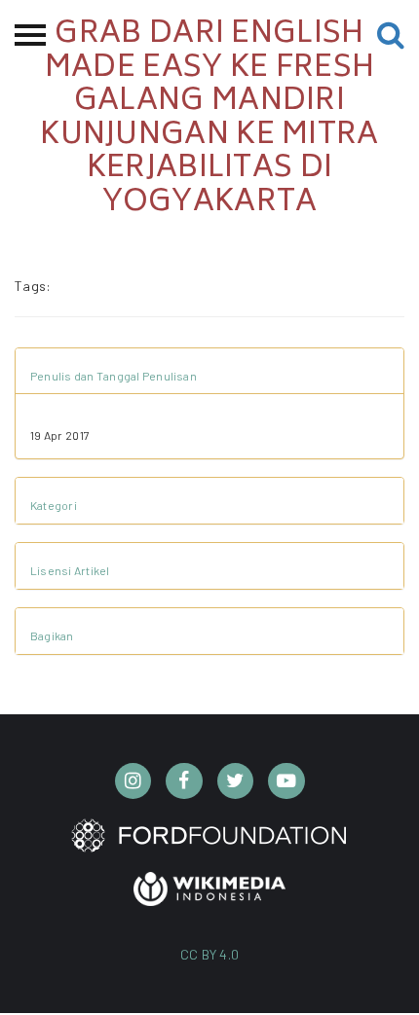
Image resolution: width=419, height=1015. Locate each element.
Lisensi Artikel (70, 570)
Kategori (53, 505)
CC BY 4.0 (210, 954)
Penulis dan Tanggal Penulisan (113, 375)
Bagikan (52, 635)
